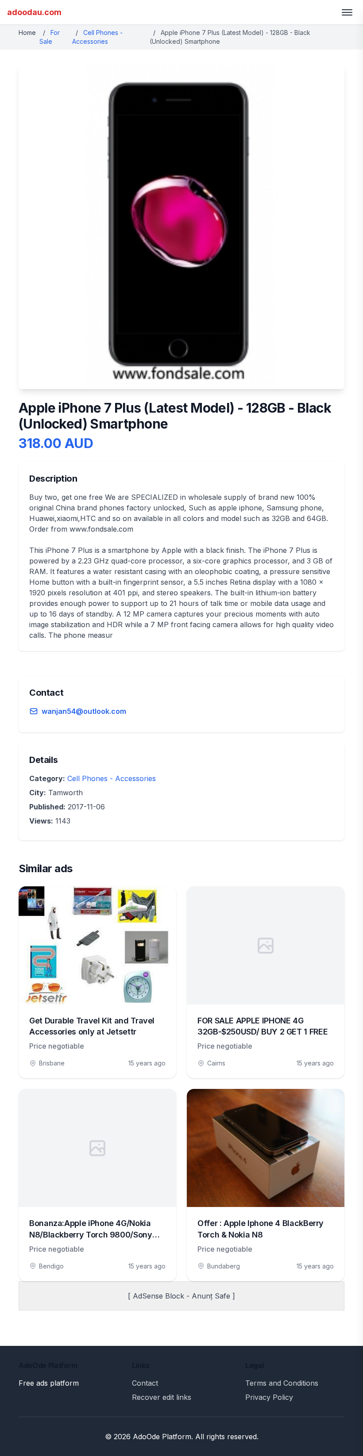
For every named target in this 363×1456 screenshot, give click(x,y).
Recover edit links (161, 1397)
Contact (145, 1383)
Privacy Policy (269, 1397)
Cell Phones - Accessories (111, 778)
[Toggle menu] (347, 12)
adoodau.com (34, 12)
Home (27, 32)
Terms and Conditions (281, 1383)
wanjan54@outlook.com (84, 711)
